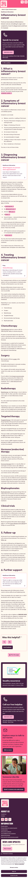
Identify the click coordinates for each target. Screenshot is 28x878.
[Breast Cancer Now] (14, 803)
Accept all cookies (14, 875)
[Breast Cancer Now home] (4, 4)
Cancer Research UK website (17, 523)
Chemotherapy (8, 268)
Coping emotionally (9, 577)
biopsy (7, 214)
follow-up (3, 540)
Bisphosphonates (5, 491)
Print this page (15, 654)
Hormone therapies (6, 464)
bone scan (8, 235)
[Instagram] (9, 819)
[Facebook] (6, 819)
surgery (15, 359)
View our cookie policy (19, 864)
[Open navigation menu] (25, 2)
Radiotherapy (4, 392)
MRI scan (11, 211)
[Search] (22, 2)
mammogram (8, 206)
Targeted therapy (5, 420)
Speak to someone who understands (13, 789)
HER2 (4, 435)
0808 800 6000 (8, 52)
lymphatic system (5, 93)
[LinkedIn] (2, 819)
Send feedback (7, 647)
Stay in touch (7, 848)
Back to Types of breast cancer (9, 9)
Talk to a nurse (8, 750)
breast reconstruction (18, 376)
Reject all (14, 871)
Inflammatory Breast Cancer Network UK (14, 621)
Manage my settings (8, 853)
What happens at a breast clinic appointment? (11, 168)
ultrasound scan (10, 209)
